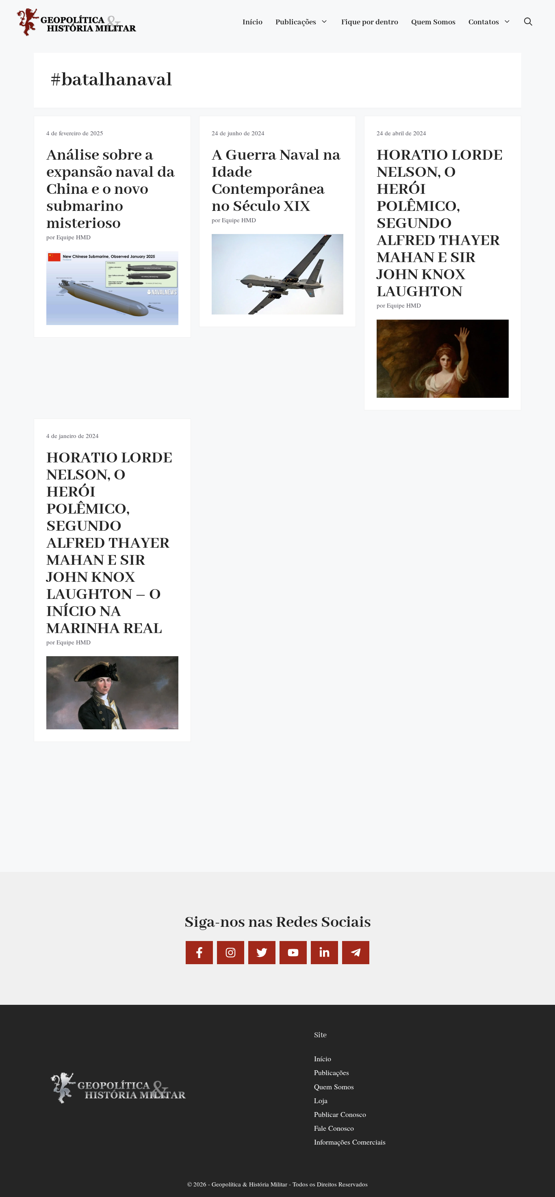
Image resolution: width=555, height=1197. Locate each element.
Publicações (295, 22)
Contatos (483, 22)
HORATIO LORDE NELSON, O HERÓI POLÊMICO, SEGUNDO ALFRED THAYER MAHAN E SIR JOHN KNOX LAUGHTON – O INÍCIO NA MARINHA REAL (109, 543)
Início (252, 22)
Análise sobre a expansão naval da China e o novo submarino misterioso (110, 189)
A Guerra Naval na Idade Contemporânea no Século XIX (276, 181)
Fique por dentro (369, 22)
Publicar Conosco (340, 1114)
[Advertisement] (277, 815)
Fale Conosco (334, 1128)
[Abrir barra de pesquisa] (528, 22)
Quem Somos (433, 22)
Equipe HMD (73, 237)
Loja (320, 1100)
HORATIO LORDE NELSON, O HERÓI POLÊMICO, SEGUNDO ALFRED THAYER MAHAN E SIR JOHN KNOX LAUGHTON (440, 223)
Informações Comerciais (350, 1142)
